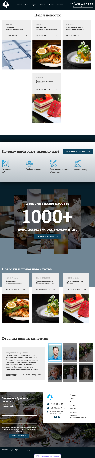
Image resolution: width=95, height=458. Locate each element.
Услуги (33, 5)
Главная (19, 5)
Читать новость (12, 36)
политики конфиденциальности (24, 429)
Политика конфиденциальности (78, 416)
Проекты (43, 5)
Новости (51, 5)
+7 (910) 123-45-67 (81, 3)
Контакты (60, 5)
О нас (26, 5)
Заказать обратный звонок (83, 7)
